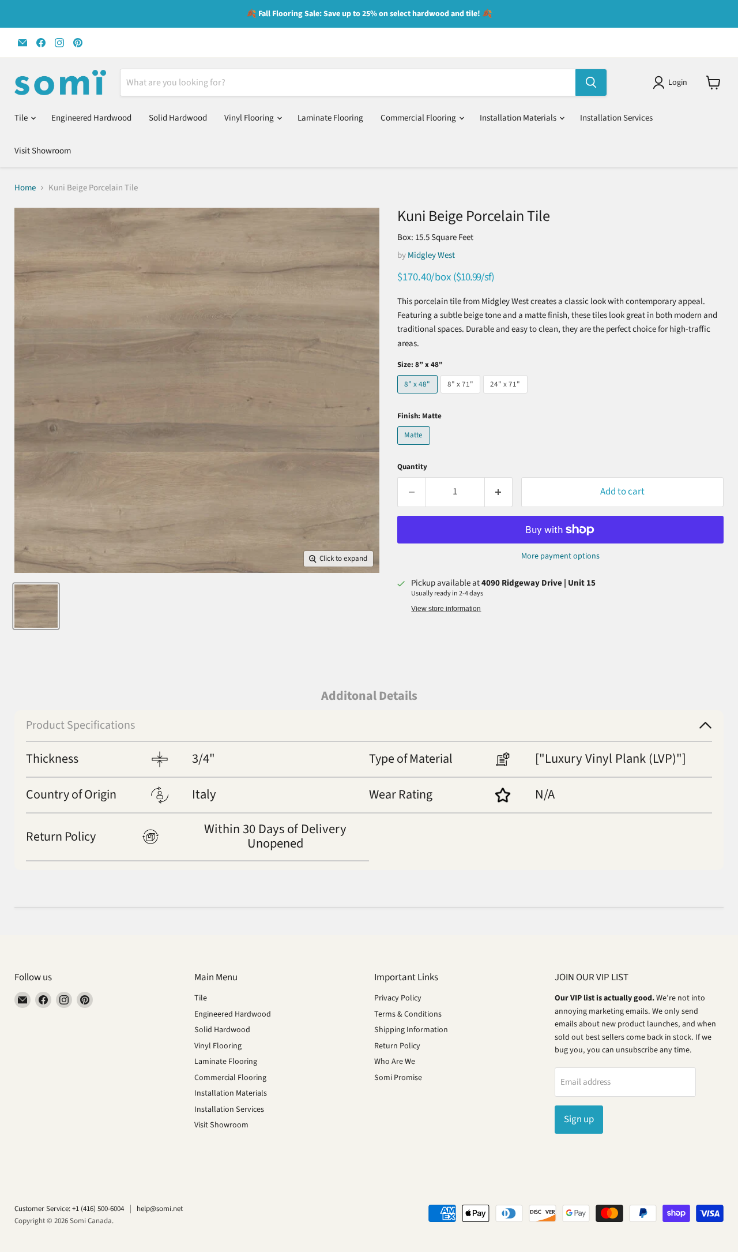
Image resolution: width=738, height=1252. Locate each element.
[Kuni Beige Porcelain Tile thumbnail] (36, 606)
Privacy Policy (397, 998)
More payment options (560, 556)
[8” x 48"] (418, 397)
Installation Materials (519, 118)
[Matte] (415, 448)
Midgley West (431, 255)
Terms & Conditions (408, 1014)
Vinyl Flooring (250, 118)
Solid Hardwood (178, 118)
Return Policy (397, 1046)
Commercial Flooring (419, 118)
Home (25, 188)
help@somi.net (160, 1209)
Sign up (579, 1119)
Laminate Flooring (330, 118)
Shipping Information (411, 1030)
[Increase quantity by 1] (499, 492)
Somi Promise (398, 1078)
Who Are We (394, 1061)
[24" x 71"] (506, 397)
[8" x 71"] (462, 397)
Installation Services (616, 118)
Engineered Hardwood (91, 118)
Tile (21, 118)
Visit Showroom (42, 151)
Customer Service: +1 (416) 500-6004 (69, 1209)
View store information (446, 609)
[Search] (591, 82)
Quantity (412, 467)
